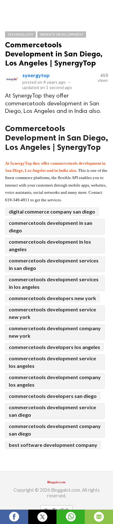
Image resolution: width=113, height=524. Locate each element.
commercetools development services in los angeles (54, 283)
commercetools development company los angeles (55, 381)
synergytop (36, 75)
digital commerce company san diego (52, 211)
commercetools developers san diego (53, 396)
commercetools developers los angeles (54, 347)
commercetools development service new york (52, 313)
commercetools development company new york (55, 332)
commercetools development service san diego (52, 411)
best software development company (53, 445)
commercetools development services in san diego (54, 264)
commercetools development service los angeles (52, 362)
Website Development (61, 34)
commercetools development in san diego (50, 226)
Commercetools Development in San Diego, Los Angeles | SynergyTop (53, 53)
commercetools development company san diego (55, 430)
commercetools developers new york (52, 298)
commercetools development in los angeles (50, 245)
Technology (20, 34)
